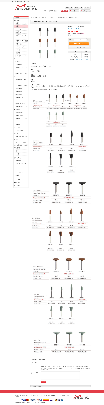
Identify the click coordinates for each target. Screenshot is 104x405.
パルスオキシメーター (21, 85)
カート (88, 7)
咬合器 (17, 175)
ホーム (32, 17)
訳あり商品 (17, 185)
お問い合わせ (86, 11)
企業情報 (17, 397)
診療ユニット (19, 62)
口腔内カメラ (19, 88)
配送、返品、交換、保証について (30, 395)
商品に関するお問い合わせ (74, 29)
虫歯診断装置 (19, 65)
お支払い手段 (18, 395)
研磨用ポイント (54, 17)
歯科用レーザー (19, 115)
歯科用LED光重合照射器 (22, 41)
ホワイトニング (19, 47)
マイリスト (79, 7)
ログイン (69, 7)
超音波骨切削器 (19, 112)
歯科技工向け (17, 158)
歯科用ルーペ (19, 91)
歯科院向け (38, 17)
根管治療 (18, 53)
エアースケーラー (20, 29)
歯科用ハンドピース (21, 23)
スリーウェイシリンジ (21, 50)
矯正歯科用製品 (19, 94)
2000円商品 (17, 182)
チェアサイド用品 (20, 103)
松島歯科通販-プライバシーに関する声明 (58, 395)
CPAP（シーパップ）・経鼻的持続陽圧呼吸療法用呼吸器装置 (21, 145)
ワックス (18, 169)
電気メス (18, 151)
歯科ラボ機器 (19, 160)
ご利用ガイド (75, 11)
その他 (17, 154)
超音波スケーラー (20, 32)
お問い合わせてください (82, 59)
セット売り (17, 179)
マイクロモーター (20, 172)
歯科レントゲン (19, 44)
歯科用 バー (45, 17)
